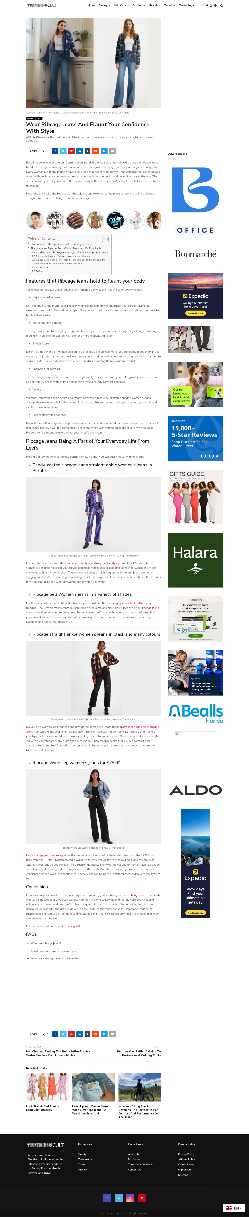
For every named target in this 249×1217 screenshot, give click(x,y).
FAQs (39, 271)
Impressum (185, 1169)
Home (91, 5)
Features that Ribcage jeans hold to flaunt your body (61, 244)
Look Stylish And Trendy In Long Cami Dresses (44, 1108)
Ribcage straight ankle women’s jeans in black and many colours (70, 259)
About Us (133, 1154)
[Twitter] (208, 5)
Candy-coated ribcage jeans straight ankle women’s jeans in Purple (72, 252)
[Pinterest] (216, 5)
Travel (168, 5)
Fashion (137, 5)
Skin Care (120, 5)
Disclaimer (134, 1159)
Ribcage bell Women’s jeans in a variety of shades (63, 256)
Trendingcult (71, 926)
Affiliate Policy (186, 1159)
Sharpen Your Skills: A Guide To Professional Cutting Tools (138, 1053)
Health (153, 5)
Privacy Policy (186, 1154)
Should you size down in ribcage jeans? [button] (55, 951)
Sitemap (183, 1174)
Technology (186, 5)
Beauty (103, 5)
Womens (31, 118)
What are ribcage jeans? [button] (46, 943)
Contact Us (134, 1169)
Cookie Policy (186, 1164)
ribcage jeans (150, 608)
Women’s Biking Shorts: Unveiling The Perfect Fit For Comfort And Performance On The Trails (138, 1112)
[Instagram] (212, 5)
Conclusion (42, 267)
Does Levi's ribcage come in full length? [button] (54, 958)
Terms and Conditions (141, 1164)
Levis (39, 118)
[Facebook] (204, 5)
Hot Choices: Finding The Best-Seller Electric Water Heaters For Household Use (58, 1053)
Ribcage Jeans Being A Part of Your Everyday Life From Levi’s (66, 248)
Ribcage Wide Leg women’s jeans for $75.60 (59, 263)
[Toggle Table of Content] (104, 239)
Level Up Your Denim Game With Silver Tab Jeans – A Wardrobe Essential (90, 1110)
